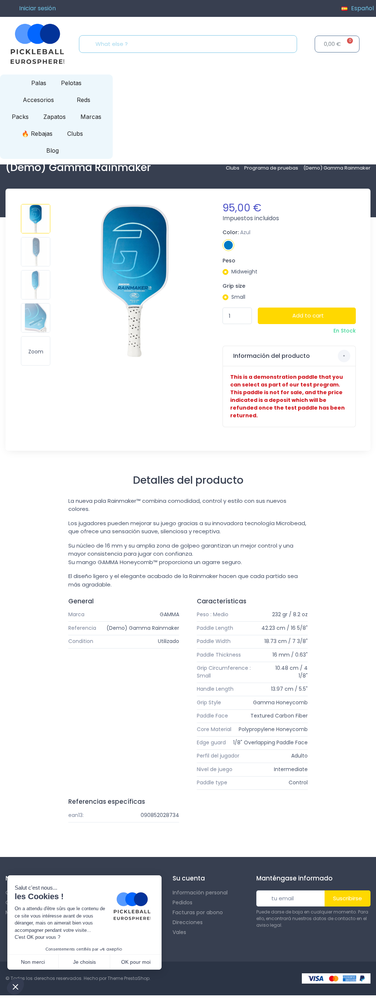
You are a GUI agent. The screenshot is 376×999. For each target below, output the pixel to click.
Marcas (90, 116)
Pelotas (71, 83)
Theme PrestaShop (128, 978)
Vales (179, 932)
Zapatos (54, 116)
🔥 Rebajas (37, 133)
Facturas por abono (198, 912)
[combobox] (190, 44)
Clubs (75, 133)
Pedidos (182, 902)
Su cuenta (189, 878)
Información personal (200, 892)
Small (238, 297)
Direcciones (188, 922)
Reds (83, 99)
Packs (20, 116)
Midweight (244, 271)
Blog (52, 150)
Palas (38, 83)
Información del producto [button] (271, 356)
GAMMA (169, 614)
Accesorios (38, 99)
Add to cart (308, 315)
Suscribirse (347, 898)
